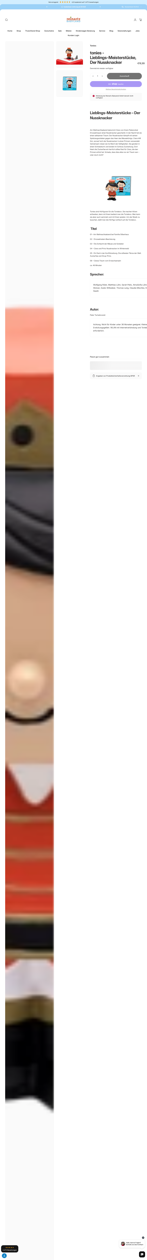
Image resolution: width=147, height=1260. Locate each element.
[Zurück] (47, 6)
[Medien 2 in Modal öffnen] (69, 54)
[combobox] (132, 6)
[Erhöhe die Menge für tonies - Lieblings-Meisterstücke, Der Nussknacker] (102, 76)
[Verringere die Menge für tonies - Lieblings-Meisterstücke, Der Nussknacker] (92, 76)
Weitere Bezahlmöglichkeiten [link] (116, 89)
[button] (9, 1248)
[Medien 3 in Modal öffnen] (69, 83)
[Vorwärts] (100, 6)
